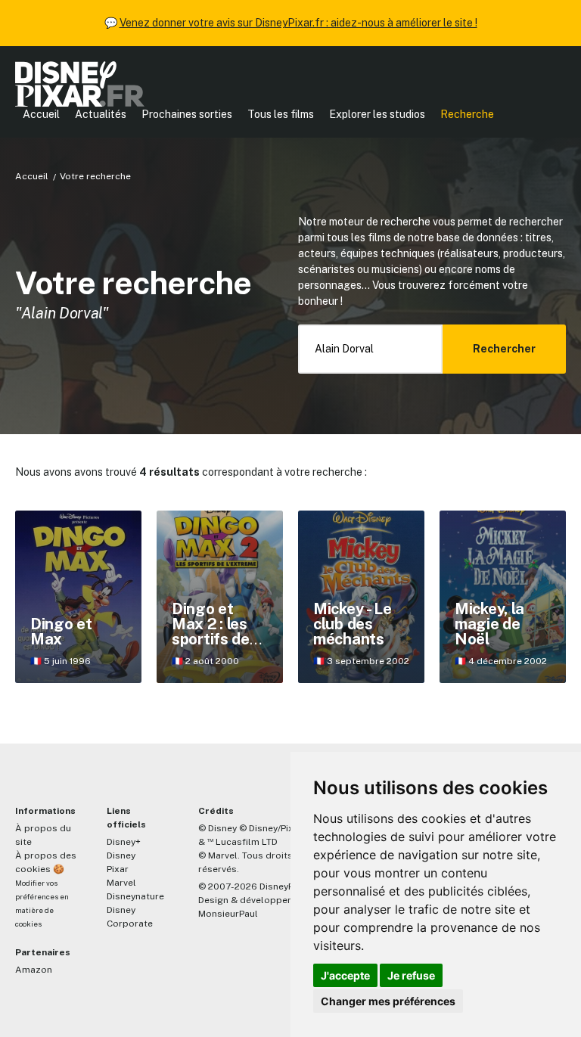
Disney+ (124, 842)
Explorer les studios (377, 114)
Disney (121, 855)
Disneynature (135, 896)
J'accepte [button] (345, 975)
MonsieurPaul (228, 913)
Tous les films (280, 114)
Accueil (41, 114)
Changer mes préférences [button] (388, 1001)
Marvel (121, 882)
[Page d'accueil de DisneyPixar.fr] (79, 84)
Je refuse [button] (411, 975)
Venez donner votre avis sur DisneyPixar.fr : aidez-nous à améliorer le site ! (298, 23)
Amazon (33, 969)
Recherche (467, 114)
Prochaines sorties (186, 114)
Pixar (118, 869)
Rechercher (504, 349)
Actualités (100, 114)
